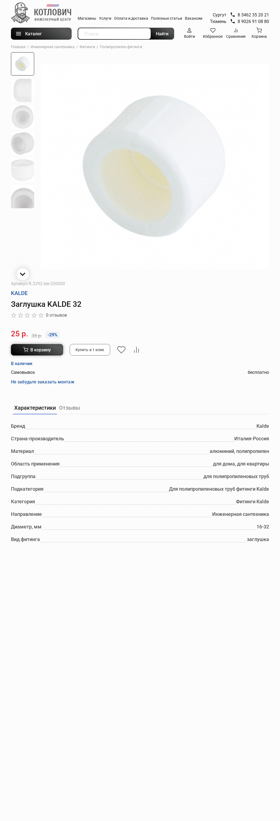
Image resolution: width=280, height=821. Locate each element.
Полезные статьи (166, 18)
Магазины (87, 18)
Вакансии (193, 18)
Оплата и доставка (131, 18)
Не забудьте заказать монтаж (42, 382)
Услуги (105, 18)
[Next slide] (23, 274)
